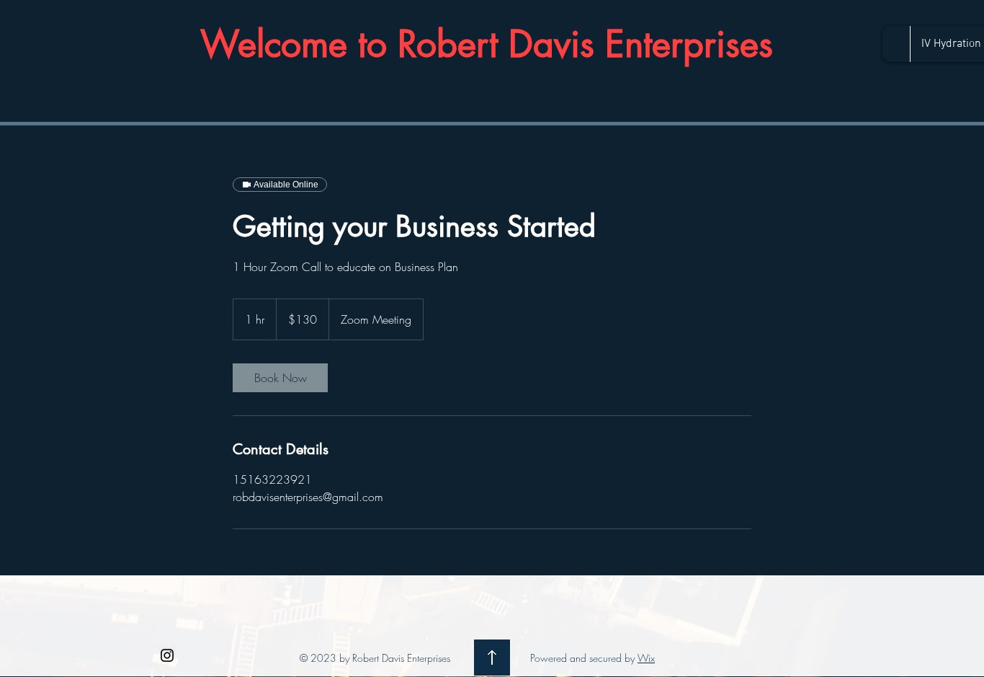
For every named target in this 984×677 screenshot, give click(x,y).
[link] (280, 377)
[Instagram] (167, 655)
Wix (646, 658)
